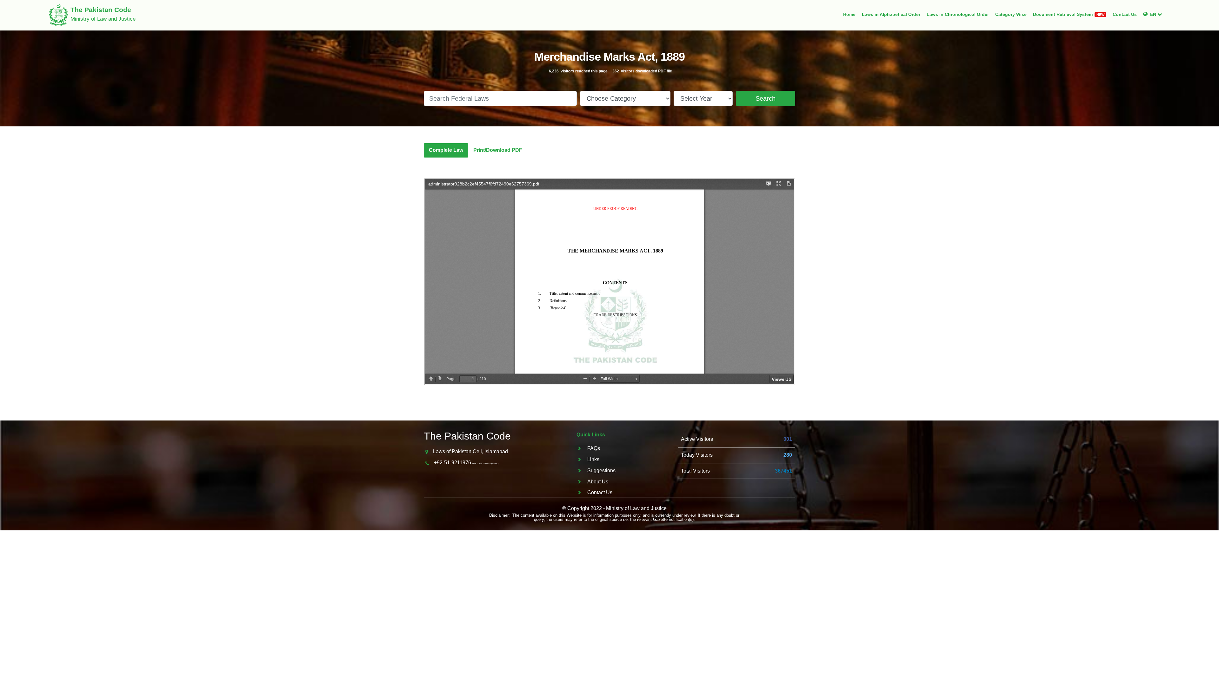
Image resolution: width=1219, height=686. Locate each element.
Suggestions (601, 470)
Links (593, 459)
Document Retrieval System (1068, 14)
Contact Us (1125, 14)
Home (849, 14)
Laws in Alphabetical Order (891, 14)
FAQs (593, 448)
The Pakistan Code (467, 436)
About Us (597, 481)
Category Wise (1011, 14)
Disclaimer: (499, 515)
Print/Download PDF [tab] (497, 150)
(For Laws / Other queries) (485, 463)
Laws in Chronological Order (958, 14)
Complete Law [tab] (446, 150)
